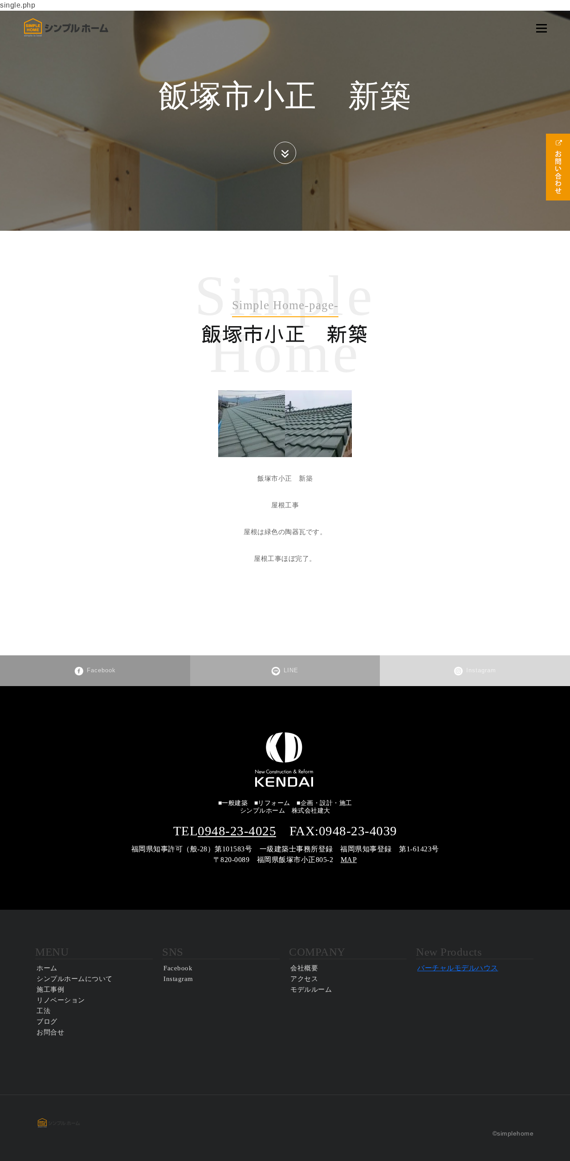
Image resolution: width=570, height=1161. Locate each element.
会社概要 (304, 968)
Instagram (481, 670)
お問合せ (50, 1032)
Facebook (101, 670)
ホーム (47, 968)
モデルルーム (311, 989)
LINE (291, 670)
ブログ (47, 1021)
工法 (43, 1010)
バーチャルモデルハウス (457, 968)
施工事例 (50, 989)
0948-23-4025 (237, 831)
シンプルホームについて (75, 978)
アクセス (304, 978)
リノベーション (61, 1000)
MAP (349, 859)
